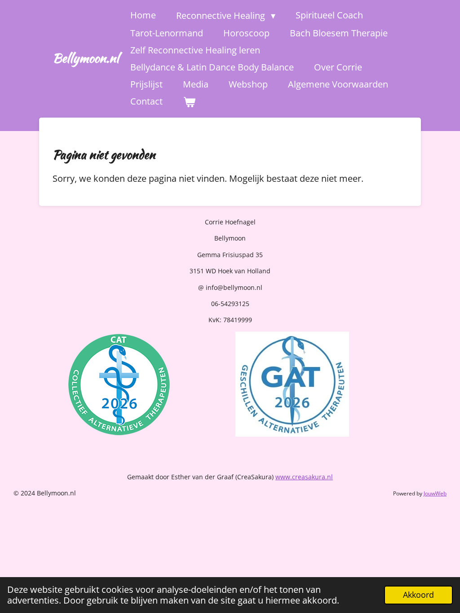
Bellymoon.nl (86, 58)
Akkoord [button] (418, 594)
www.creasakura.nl (304, 477)
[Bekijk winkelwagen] (189, 102)
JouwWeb (435, 493)
